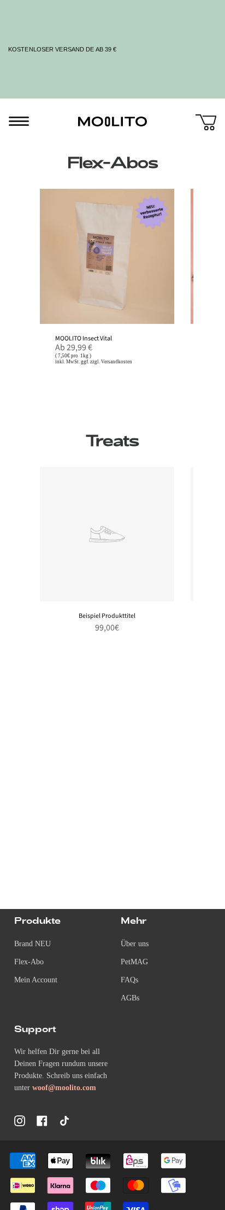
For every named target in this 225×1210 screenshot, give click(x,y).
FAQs (129, 980)
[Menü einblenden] (14, 121)
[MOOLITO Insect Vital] (107, 256)
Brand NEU (32, 944)
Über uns (135, 944)
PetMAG (134, 962)
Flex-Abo (29, 962)
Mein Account (35, 980)
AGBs (130, 998)
